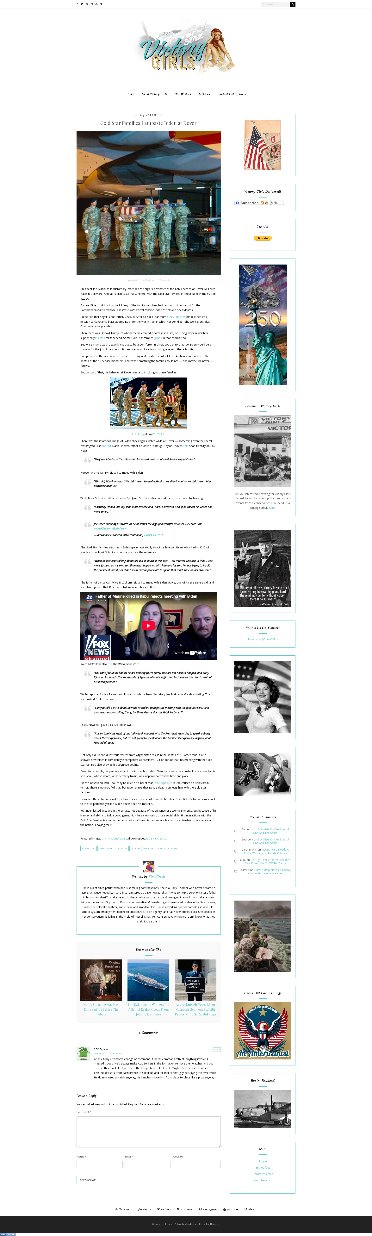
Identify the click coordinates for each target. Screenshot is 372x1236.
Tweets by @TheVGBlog (263, 639)
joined (158, 338)
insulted (100, 338)
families (135, 848)
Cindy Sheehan (176, 317)
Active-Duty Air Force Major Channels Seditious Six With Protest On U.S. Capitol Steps (195, 1009)
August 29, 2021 (154, 535)
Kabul (161, 848)
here (272, 507)
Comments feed (263, 1174)
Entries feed (263, 1167)
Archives (204, 94)
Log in (263, 1161)
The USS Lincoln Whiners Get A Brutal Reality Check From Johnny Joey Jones (148, 1009)
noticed (106, 446)
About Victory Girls (154, 94)
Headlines (149, 279)
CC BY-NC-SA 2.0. (157, 838)
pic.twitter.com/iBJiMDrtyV (110, 528)
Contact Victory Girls (232, 94)
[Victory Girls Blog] (186, 75)
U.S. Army (138, 434)
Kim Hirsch (133, 279)
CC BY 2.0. (158, 434)
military (173, 848)
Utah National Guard (114, 838)
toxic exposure (163, 783)
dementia (121, 848)
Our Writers (183, 94)
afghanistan (89, 848)
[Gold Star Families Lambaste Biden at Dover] (149, 203)
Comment (84, 1112)
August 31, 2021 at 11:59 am (108, 1053)
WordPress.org (263, 1180)
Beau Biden (106, 848)
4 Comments (164, 279)
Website (178, 1156)
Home (130, 94)
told (185, 446)
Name (81, 1156)
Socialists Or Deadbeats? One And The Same (271, 831)
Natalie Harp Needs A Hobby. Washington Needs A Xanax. (266, 851)
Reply (216, 1049)
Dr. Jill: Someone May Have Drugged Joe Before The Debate (101, 1009)
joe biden (149, 848)
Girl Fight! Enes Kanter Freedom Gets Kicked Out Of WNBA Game (267, 861)
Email (129, 1156)
